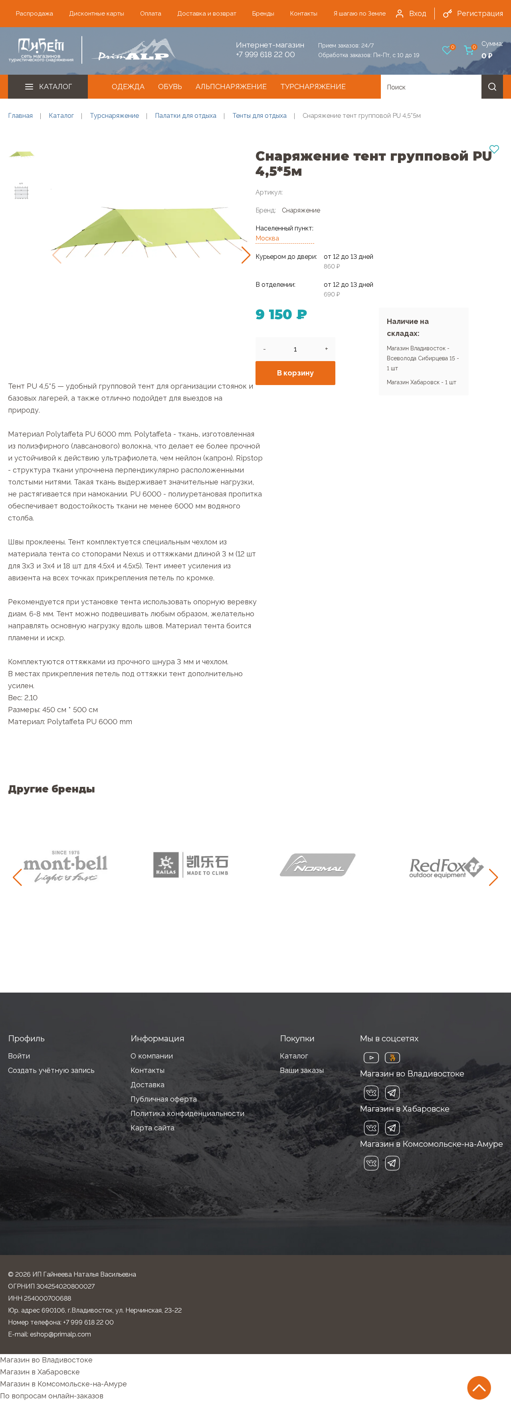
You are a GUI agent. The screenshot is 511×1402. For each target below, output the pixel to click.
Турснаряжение (313, 86)
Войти (19, 1056)
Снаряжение (301, 210)
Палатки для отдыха (185, 115)
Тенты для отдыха (259, 115)
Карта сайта (152, 1128)
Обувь (170, 86)
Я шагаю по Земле (359, 13)
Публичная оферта (164, 1099)
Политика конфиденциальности (187, 1113)
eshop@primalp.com (60, 1334)
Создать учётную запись (51, 1070)
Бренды (263, 13)
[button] (246, 255)
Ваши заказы (302, 1070)
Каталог (55, 86)
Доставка (147, 1084)
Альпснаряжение (231, 86)
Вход (417, 13)
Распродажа (34, 13)
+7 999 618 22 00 (265, 54)
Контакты (303, 13)
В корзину (295, 373)
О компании (152, 1056)
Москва (267, 238)
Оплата (150, 13)
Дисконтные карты (96, 13)
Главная (20, 115)
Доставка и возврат (206, 13)
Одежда (128, 86)
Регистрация (480, 13)
